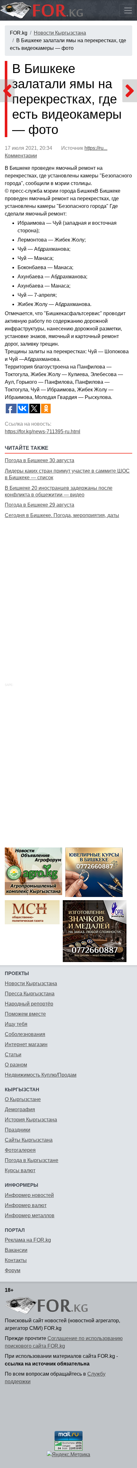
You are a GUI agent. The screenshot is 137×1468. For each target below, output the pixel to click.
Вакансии (16, 1250)
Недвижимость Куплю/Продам (40, 1075)
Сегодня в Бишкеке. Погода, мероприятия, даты (62, 515)
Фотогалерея (20, 1150)
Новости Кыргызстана (60, 33)
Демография (20, 1109)
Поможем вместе (25, 1014)
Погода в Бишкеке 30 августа (39, 460)
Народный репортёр (29, 1003)
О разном (16, 1064)
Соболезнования (25, 1034)
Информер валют (26, 1205)
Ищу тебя (16, 1024)
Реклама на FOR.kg (28, 1240)
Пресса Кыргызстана (29, 993)
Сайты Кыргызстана (29, 1140)
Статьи (13, 1054)
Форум (12, 1270)
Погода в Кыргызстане (31, 1160)
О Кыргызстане (23, 1099)
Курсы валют (20, 1170)
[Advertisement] (68, 593)
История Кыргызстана (31, 1119)
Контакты (16, 1260)
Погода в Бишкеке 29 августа (39, 505)
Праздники (17, 1130)
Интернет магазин (26, 1044)
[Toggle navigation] (128, 10)
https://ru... (95, 148)
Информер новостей (29, 1195)
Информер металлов (29, 1215)
